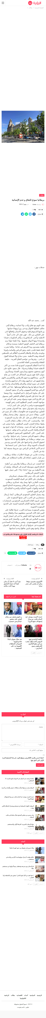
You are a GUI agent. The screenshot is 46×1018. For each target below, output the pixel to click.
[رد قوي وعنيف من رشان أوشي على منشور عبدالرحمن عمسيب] (13, 608)
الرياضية (6, 995)
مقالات (42, 195)
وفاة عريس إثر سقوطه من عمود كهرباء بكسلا (22, 848)
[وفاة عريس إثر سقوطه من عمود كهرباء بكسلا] (39, 850)
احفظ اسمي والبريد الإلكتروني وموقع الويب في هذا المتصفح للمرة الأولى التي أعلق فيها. (23, 759)
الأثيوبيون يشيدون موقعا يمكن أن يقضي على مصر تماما (33, 584)
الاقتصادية (19, 995)
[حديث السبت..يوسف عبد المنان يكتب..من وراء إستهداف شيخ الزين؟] (33, 608)
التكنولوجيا (23, 998)
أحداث (26, 995)
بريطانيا (37, 544)
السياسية (32, 995)
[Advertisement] (23, 32)
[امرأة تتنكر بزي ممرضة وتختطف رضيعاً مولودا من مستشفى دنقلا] (39, 868)
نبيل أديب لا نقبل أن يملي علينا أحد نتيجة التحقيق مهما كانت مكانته (12, 584)
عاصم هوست (21, 1007)
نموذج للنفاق (30, 544)
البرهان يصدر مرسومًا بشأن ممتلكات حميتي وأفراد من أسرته (18, 788)
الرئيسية (39, 995)
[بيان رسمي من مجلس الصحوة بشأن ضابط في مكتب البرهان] (39, 817)
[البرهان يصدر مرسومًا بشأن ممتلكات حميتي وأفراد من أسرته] (39, 790)
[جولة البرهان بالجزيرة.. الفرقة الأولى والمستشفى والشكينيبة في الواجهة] (39, 826)
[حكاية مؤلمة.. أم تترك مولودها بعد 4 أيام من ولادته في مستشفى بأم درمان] (39, 859)
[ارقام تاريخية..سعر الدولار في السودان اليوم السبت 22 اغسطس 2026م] (39, 781)
